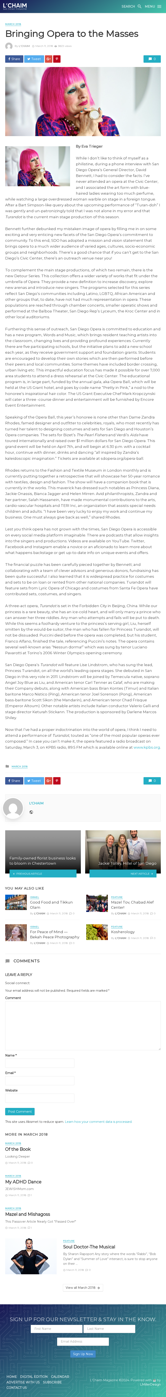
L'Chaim (24, 46)
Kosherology (123, 932)
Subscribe (52, 1382)
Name (11, 1055)
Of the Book (18, 1149)
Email (10, 1073)
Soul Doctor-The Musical (89, 1246)
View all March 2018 (81, 1288)
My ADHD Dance (23, 1181)
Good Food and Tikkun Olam (51, 905)
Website (11, 1090)
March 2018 (13, 24)
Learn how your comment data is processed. (98, 1122)
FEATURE (117, 897)
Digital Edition (34, 1377)
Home (11, 1377)
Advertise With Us (23, 1382)
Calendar (60, 1377)
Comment (13, 998)
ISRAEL (34, 897)
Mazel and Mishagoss (27, 1214)
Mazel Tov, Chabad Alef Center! (132, 905)
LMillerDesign (150, 1384)
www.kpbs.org (147, 747)
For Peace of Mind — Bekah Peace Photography (54, 934)
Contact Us (16, 1388)
